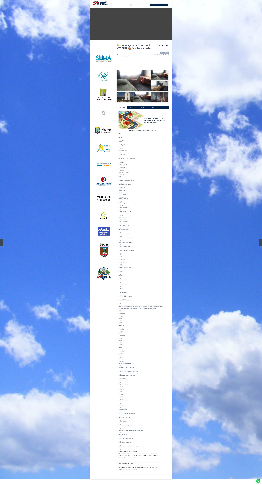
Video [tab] (153, 107)
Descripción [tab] (122, 107)
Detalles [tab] (143, 107)
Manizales (118, 56)
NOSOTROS (166, 3)
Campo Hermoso (129, 56)
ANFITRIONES (158, 3)
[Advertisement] (143, 63)
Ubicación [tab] (132, 107)
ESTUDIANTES (149, 3)
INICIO (142, 3)
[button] (258, 481)
